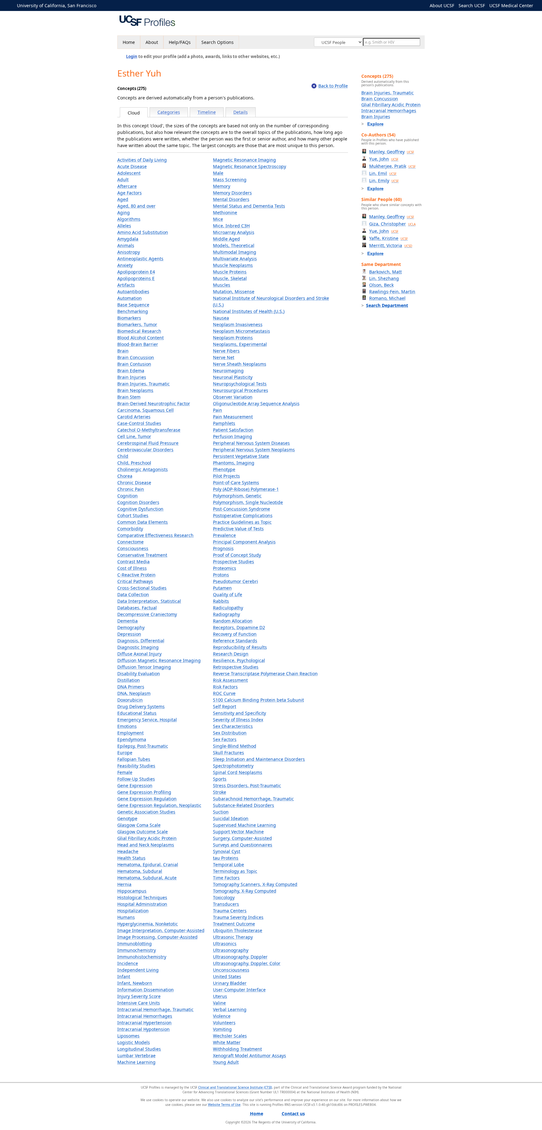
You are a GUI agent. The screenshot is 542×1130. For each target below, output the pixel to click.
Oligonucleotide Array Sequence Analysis (256, 403)
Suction (221, 812)
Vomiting (222, 1029)
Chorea (124, 476)
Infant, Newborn (134, 983)
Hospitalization (133, 911)
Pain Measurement (233, 417)
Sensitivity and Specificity (239, 713)
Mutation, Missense (233, 291)
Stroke (219, 792)
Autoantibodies (133, 291)
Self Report (224, 706)
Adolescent (129, 173)
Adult (123, 180)
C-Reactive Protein (136, 575)
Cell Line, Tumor (134, 436)
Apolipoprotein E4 (136, 272)
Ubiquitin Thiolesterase (237, 930)
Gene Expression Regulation (147, 799)
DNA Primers (130, 687)
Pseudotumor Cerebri (235, 581)
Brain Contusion (134, 364)
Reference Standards (235, 641)
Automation (129, 298)
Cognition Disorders (138, 502)
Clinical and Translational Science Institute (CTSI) (235, 1087)
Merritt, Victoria (390, 245)
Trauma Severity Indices (238, 917)
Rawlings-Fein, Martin (392, 291)
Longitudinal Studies (139, 1049)
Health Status (131, 858)
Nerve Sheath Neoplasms (239, 364)
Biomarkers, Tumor (137, 324)
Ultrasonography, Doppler (240, 957)
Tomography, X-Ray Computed (244, 891)
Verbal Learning (230, 1009)
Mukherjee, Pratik (392, 166)
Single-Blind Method (234, 746)
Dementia (127, 621)
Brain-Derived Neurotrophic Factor (153, 403)
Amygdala (127, 239)
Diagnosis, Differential (140, 641)
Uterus (220, 996)
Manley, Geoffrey (391, 152)
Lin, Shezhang (384, 278)
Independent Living (138, 970)
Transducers (226, 904)
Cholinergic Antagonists (142, 469)
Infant (123, 976)
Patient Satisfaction (233, 430)
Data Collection (133, 594)
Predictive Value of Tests (238, 529)
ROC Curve (224, 693)
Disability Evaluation (138, 673)
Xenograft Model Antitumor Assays (249, 1055)
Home (129, 42)
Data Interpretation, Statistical (149, 601)
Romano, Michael (387, 298)
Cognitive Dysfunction (140, 509)
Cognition (127, 496)
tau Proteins (225, 858)
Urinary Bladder (230, 983)
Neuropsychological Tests (240, 384)
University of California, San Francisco (56, 5)
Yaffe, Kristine (388, 238)
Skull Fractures (228, 753)
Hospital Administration (142, 904)
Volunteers (224, 1023)
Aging (123, 212)
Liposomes (128, 1036)
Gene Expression (134, 785)
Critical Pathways (135, 581)
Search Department (387, 305)
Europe (124, 753)
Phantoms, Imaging (233, 463)
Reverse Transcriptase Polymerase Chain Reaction (265, 673)
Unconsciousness (231, 970)
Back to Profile (333, 86)
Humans (126, 917)
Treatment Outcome (234, 924)
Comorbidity (130, 529)
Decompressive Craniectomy (147, 614)
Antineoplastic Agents (140, 259)
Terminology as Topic (235, 871)
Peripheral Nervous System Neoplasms (254, 450)
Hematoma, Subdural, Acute (147, 878)
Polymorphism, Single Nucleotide (248, 502)
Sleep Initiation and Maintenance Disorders (259, 759)
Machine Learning (136, 1062)
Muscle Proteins (230, 272)
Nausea (221, 318)
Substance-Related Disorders (243, 805)
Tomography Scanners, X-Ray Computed (255, 884)
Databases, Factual (137, 608)
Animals (125, 245)
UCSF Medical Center (511, 5)
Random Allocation (232, 621)
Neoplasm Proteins (233, 338)
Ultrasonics (224, 944)
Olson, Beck (381, 285)
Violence (222, 1016)
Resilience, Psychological (239, 660)
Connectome (130, 542)
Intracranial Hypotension (143, 1029)
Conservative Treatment (142, 555)
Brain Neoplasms (135, 390)
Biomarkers (129, 318)
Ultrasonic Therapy (233, 937)
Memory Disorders (232, 193)
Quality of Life (227, 594)
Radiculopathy (228, 608)
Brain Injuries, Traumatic (143, 384)
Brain (123, 351)
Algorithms (129, 219)
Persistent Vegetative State (241, 456)
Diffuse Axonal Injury (139, 654)
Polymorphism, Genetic (237, 496)
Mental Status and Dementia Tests (249, 206)
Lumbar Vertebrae (136, 1055)
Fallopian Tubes (133, 759)
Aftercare (127, 186)
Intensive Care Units (138, 1003)
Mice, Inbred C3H (231, 226)
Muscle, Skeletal (230, 278)
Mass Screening (230, 180)
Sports (219, 779)
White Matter (227, 1042)
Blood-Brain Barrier (137, 344)
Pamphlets (224, 423)
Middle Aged (226, 239)
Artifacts (126, 285)
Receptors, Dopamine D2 (239, 627)
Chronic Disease (134, 482)
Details (240, 112)
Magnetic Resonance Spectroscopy (249, 166)
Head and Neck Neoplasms (145, 845)
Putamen (222, 588)
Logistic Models (133, 1042)
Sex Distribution (230, 733)
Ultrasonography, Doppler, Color (246, 963)
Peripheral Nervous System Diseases (251, 443)
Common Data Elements (142, 522)
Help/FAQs (180, 42)
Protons (221, 575)
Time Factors (226, 878)
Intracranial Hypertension (144, 1023)
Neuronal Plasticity (232, 377)
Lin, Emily (384, 180)
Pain (217, 410)
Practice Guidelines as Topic (242, 522)
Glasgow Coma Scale (139, 825)
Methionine (225, 212)
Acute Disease (132, 166)
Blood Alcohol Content (140, 338)
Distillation (128, 680)
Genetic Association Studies (146, 812)
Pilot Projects (226, 476)
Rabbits (221, 601)
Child (122, 456)
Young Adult (226, 1062)
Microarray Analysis (233, 232)
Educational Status (137, 713)
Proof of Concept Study (237, 555)
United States (227, 976)
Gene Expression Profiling (144, 792)
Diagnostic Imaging (138, 647)
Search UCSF (472, 5)
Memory (221, 186)
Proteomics (224, 568)
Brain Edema (130, 371)
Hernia (124, 884)
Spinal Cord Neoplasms (237, 772)
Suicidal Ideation (230, 818)
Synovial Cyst (226, 851)
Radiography (226, 614)
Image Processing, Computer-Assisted (157, 937)
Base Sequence (133, 305)
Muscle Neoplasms (233, 265)
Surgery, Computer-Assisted (242, 838)
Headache (127, 851)
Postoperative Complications (243, 515)
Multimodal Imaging (234, 252)
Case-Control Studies (139, 423)
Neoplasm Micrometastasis (241, 331)
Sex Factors (224, 739)
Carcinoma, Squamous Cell (145, 410)
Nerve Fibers (226, 351)
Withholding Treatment (237, 1049)
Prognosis (223, 548)
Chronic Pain (130, 489)
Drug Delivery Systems (141, 706)
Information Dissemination (145, 990)
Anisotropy (128, 252)
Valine (219, 1003)
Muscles (221, 285)
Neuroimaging (228, 371)
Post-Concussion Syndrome (241, 509)
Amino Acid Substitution (142, 232)
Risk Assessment (230, 680)
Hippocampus (131, 891)
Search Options (217, 42)
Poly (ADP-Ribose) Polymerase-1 (246, 489)
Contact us (293, 1114)
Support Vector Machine (238, 832)
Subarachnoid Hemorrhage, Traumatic (253, 799)
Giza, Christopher (392, 224)
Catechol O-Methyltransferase (148, 430)
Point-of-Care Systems (236, 482)
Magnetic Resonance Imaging (244, 160)
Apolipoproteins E (136, 278)
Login (131, 56)
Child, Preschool (134, 463)
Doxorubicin (130, 700)
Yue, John (383, 159)
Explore (375, 123)
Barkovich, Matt (385, 272)
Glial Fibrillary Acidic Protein (147, 838)
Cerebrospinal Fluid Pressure (147, 443)
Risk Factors (225, 687)
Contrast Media (133, 562)
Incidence (127, 963)
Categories (168, 112)
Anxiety (125, 265)
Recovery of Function (235, 634)
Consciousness (132, 548)
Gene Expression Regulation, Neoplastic (159, 805)
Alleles (124, 226)
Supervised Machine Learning (244, 825)
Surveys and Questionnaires (242, 845)
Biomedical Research (139, 331)
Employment (130, 733)
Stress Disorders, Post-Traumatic (247, 785)
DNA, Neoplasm (134, 693)
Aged (122, 199)
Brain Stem (129, 397)
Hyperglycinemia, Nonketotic (147, 924)
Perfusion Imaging (232, 436)
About (152, 42)
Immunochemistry (136, 950)
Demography (131, 627)
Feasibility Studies (136, 766)
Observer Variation (232, 397)
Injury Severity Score (139, 996)
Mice (218, 219)
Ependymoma (131, 739)
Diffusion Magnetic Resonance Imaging (159, 660)
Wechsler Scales (230, 1036)
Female (124, 772)
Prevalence (224, 535)
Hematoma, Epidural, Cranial (147, 864)
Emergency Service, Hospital (147, 720)
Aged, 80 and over (136, 206)
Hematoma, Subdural (139, 871)
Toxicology (224, 897)
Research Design (230, 654)
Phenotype (224, 469)
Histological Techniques (142, 897)
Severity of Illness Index (238, 720)
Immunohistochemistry (141, 957)
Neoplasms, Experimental (240, 344)
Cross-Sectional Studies (142, 588)
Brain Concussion (135, 357)
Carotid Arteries (134, 417)
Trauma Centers (230, 911)
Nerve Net (223, 357)
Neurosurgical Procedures (240, 390)
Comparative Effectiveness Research (155, 535)
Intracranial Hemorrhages (144, 1016)
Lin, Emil (382, 173)
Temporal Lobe (228, 864)
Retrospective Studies (235, 667)
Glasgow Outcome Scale (142, 832)
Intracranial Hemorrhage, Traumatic (155, 1009)
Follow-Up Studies (136, 779)
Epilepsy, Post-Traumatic (142, 746)
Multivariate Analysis (235, 259)
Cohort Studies (132, 515)
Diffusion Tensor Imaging (144, 667)
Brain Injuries (131, 377)
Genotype (127, 818)
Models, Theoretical (233, 245)
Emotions (127, 726)
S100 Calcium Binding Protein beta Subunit (258, 700)
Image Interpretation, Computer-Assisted (161, 930)
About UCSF (442, 5)
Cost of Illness (132, 568)
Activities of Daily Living (142, 160)
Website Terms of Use (224, 1104)
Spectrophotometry (233, 766)
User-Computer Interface (239, 990)
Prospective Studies (233, 562)
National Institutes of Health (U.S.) (248, 311)
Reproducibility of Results (240, 647)
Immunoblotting (134, 944)
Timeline (207, 112)
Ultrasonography (230, 950)
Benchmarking (132, 311)
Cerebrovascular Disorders (145, 450)
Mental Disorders (231, 199)
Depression (129, 634)
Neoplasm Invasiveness (238, 324)
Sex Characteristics (233, 726)
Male (218, 173)
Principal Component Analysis (244, 542)
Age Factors (129, 193)
